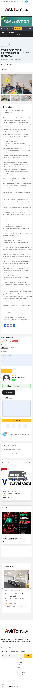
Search (3, 1)
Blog (18, 667)
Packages (13, 1)
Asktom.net (14, 684)
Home (3, 32)
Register (11, 28)
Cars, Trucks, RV (7, 491)
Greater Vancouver (23, 434)
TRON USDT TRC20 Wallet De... (14, 539)
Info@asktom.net (13, 686)
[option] (16, 483)
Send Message (16, 420)
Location (17, 65)
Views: (18, 59)
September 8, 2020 (7, 59)
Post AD (19, 28)
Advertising (20, 669)
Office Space (4, 46)
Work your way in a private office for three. (13, 34)
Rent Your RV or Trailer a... (12, 493)
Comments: (4, 351)
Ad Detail (11, 32)
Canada (22, 437)
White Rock (13, 434)
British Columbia (14, 437)
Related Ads (4, 69)
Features (3, 65)
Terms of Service (21, 674)
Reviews (24, 65)
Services (5, 536)
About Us (8, 1)
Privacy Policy (21, 672)
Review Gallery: (5, 345)
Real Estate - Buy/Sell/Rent (8, 44)
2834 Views (9, 606)
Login (4, 28)
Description (10, 65)
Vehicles (14, 491)
